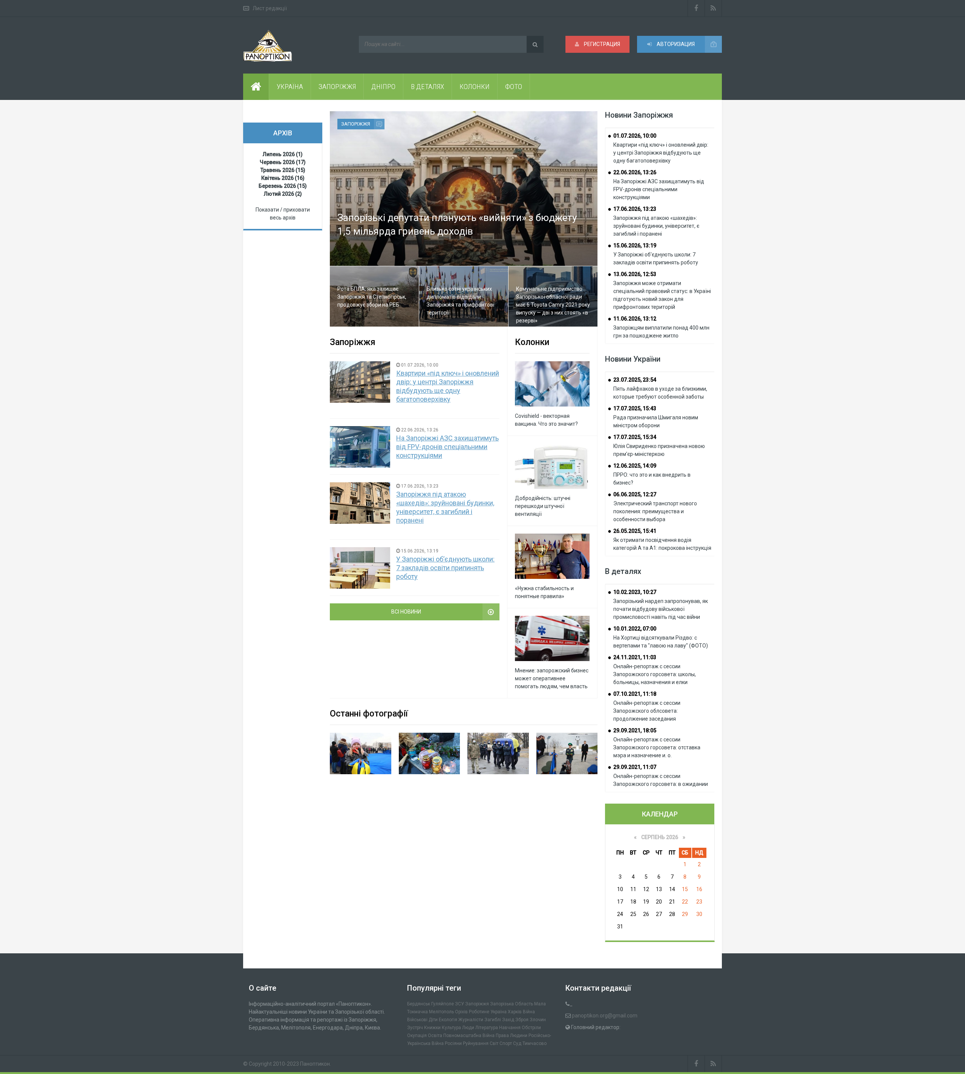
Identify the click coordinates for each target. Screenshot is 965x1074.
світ (494, 1043)
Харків (515, 1011)
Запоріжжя (355, 124)
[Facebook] (696, 8)
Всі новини (406, 612)
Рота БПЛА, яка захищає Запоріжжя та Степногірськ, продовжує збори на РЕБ (371, 297)
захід (508, 1019)
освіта (435, 1035)
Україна (498, 1011)
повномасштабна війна (469, 1035)
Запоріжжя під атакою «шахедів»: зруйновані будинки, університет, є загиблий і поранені (656, 226)
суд (517, 1043)
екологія (448, 1019)
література (486, 1027)
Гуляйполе (442, 1003)
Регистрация (601, 44)
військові (417, 1019)
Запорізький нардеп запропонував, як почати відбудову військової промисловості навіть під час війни (660, 609)
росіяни (453, 1043)
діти (433, 1019)
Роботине (479, 1011)
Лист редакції (270, 8)
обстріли (531, 1027)
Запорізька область (511, 1003)
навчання (510, 1027)
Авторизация (675, 44)
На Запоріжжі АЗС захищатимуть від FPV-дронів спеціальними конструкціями (447, 446)
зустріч (415, 1027)
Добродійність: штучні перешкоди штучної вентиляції (542, 506)
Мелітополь (441, 1011)
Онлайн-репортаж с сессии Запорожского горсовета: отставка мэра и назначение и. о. (656, 747)
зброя (521, 1019)
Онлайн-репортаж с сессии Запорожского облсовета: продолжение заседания (646, 711)
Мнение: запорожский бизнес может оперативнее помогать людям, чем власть (551, 678)
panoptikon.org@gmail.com (604, 1016)
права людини (511, 1035)
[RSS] (713, 8)
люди (468, 1027)
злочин (538, 1019)
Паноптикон (315, 1064)
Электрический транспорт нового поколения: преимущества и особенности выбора (655, 511)
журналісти (470, 1019)
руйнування (476, 1043)
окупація (417, 1035)
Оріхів (461, 1011)
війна (529, 1011)
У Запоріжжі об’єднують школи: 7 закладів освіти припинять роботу (445, 567)
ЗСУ (459, 1003)
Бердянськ (418, 1003)
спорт (505, 1043)
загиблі (492, 1019)
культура (451, 1027)
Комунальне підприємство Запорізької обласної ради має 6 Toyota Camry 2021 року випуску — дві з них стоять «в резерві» (553, 305)
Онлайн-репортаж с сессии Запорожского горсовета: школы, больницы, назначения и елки (654, 674)
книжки (432, 1027)
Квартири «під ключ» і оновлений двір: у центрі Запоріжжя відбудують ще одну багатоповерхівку (660, 153)
